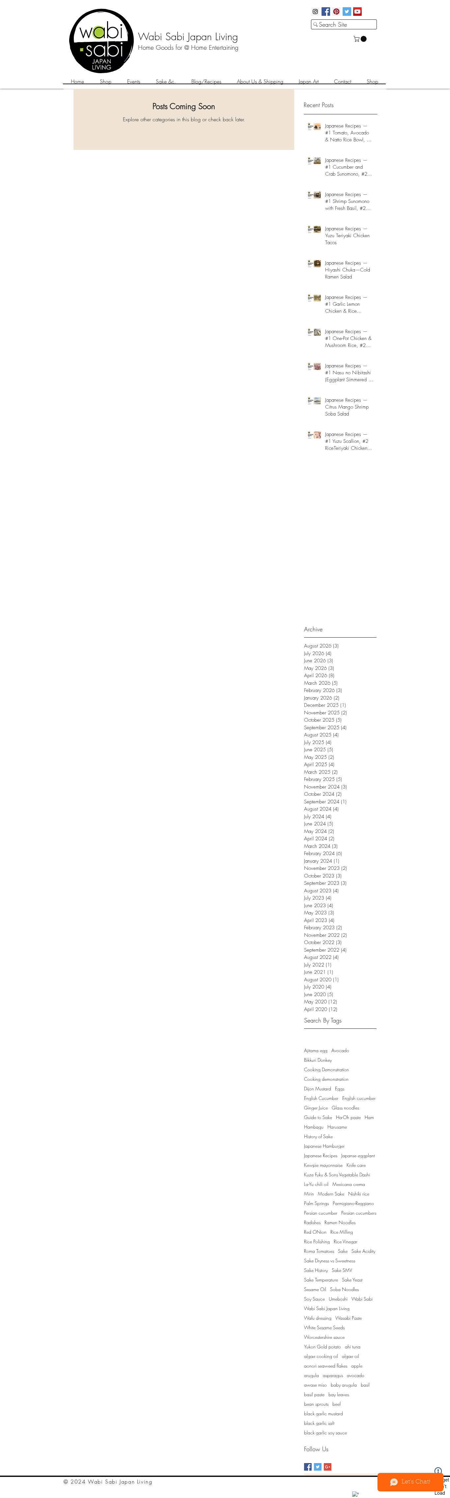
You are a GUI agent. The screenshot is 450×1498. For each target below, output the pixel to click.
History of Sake (318, 1136)
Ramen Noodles (339, 1222)
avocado (355, 1375)
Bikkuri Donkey (318, 1060)
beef (336, 1404)
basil (365, 1385)
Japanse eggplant (358, 1155)
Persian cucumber (320, 1213)
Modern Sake (331, 1193)
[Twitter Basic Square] (318, 1467)
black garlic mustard (323, 1413)
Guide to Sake (318, 1117)
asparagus (333, 1375)
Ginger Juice (316, 1107)
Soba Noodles (344, 1289)
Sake (343, 1251)
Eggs (339, 1088)
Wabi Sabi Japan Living (327, 1308)
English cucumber (359, 1098)
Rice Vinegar (345, 1241)
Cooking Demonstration (326, 1069)
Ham (369, 1117)
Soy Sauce (314, 1299)
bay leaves (338, 1394)
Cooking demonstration (326, 1079)
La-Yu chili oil (316, 1184)
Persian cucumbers (358, 1213)
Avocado (340, 1050)
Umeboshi (338, 1299)
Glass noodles (345, 1107)
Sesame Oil (315, 1289)
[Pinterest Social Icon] (336, 11)
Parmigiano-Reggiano (353, 1203)
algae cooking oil (321, 1356)
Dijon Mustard (317, 1088)
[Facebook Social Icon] (326, 11)
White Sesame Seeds (324, 1327)
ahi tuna (352, 1346)
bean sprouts (316, 1404)
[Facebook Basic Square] (308, 1467)
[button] (360, 39)
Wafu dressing (317, 1318)
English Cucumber (321, 1098)
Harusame (337, 1127)
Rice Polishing (317, 1241)
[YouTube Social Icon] (357, 11)
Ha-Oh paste (348, 1117)
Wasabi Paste (348, 1318)
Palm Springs (316, 1203)
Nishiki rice (358, 1193)
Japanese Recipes (320, 1155)
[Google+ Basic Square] (327, 1467)
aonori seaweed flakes (325, 1365)
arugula (311, 1375)
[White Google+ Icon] (367, 1491)
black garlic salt (319, 1423)
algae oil (350, 1356)
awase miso (315, 1385)
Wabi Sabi (362, 1299)
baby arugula (344, 1385)
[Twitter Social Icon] (347, 11)
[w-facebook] (355, 1494)
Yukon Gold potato (322, 1346)
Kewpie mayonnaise (323, 1165)
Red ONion (315, 1232)
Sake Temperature (321, 1279)
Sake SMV (342, 1270)
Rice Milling (341, 1232)
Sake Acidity (363, 1251)
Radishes (312, 1222)
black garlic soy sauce (325, 1432)
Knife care (356, 1165)
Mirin (309, 1193)
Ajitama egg (315, 1050)
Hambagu (313, 1127)
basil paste (314, 1394)
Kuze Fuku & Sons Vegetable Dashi (337, 1174)
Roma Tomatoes (319, 1251)
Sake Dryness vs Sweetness (329, 1260)
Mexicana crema (348, 1184)
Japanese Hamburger (324, 1146)
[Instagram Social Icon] (315, 11)
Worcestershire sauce (324, 1337)
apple (356, 1365)
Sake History (316, 1270)
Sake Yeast (352, 1279)
